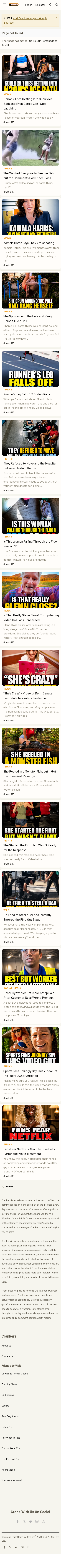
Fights (8, 458)
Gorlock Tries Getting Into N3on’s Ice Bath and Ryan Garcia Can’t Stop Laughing (28, 103)
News (7, 94)
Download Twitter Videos (15, 1373)
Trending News (9, 1384)
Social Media (12, 988)
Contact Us (7, 1356)
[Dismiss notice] (56, 17)
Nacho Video (8, 1469)
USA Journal (8, 1394)
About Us (6, 1345)
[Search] (57, 5)
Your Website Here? (12, 1480)
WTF (6, 910)
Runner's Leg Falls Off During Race (26, 394)
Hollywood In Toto (11, 1437)
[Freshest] (50, 5)
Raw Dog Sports (10, 1416)
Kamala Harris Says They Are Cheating (28, 243)
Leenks (5, 1405)
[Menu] (4, 4)
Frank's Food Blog (11, 1458)
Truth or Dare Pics (11, 1448)
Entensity (7, 1426)
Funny (7, 168)
